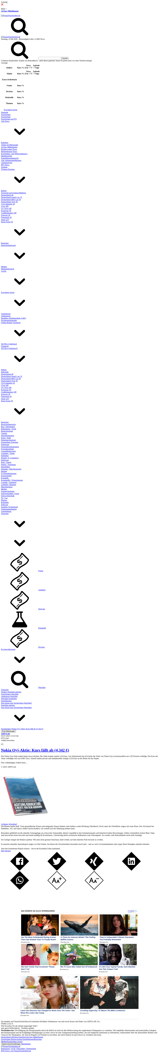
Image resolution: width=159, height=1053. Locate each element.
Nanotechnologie (7, 491)
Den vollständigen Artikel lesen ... (14, 763)
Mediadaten (26, 1044)
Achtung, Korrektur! (9, 824)
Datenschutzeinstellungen (11, 1044)
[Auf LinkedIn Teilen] (131, 870)
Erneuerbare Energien (9, 442)
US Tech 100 (6, 208)
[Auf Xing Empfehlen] (94, 870)
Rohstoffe (5, 502)
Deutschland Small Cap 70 (11, 197)
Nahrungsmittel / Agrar (10, 494)
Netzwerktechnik (7, 496)
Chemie (4, 433)
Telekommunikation (9, 509)
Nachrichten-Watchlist (9, 694)
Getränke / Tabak (8, 453)
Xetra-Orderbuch (20, 1037)
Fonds (40, 571)
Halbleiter (5, 456)
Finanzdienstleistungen (10, 447)
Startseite (4, 112)
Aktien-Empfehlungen (25, 1039)
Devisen (41, 647)
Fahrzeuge (5, 444)
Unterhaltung (6, 511)
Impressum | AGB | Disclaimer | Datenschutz (18, 1049)
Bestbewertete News (9, 149)
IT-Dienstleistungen (8, 473)
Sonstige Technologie (9, 507)
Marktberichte (6, 156)
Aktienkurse (6, 314)
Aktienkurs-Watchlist (9, 696)
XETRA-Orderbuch (9, 344)
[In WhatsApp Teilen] (19, 889)
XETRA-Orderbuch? (9, 348)
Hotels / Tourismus (8, 465)
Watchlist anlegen (8, 705)
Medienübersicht (7, 269)
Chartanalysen (6, 163)
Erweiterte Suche (10, 110)
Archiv (3, 271)
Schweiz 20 (5, 215)
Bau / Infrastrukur (8, 427)
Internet (4, 471)
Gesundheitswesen (8, 451)
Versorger (5, 514)
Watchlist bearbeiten (9, 699)
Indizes (4, 191)
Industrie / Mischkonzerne (11, 469)
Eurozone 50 (6, 211)
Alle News (5, 121)
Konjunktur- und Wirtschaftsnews (14, 154)
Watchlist (41, 687)
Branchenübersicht (8, 245)
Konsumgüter (6, 476)
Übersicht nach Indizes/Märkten (13, 193)
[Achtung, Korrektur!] (24, 822)
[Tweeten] (57, 870)
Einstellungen (6, 701)
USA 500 (4, 206)
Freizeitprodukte (7, 449)
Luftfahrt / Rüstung (8, 485)
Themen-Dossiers (8, 169)
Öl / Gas (4, 498)
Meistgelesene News (9, 151)
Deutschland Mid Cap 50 (11, 200)
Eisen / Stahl (6, 438)
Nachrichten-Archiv (15, 1041)
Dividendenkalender (9, 320)
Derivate (41, 609)
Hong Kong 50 (7, 222)
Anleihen (41, 590)
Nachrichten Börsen (9, 1039)
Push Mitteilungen (8, 731)
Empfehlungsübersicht (10, 158)
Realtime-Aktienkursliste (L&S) (13, 318)
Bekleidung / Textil (8, 429)
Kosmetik (5, 478)
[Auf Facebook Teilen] (19, 870)
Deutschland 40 (7, 195)
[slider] (4, 742)
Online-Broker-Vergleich (10, 323)
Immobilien (5, 467)
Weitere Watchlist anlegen (11, 692)
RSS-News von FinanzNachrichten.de (16, 1051)
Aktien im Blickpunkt (9, 145)
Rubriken (4, 143)
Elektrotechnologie (8, 440)
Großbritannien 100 (8, 213)
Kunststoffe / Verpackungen (12, 480)
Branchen (5, 243)
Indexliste (5, 372)
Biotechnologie (7, 431)
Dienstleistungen (7, 436)
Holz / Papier (6, 462)
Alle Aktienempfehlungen (11, 160)
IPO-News (5, 165)
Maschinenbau (6, 487)
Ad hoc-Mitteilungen (9, 11)
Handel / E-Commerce (10, 458)
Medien (4, 267)
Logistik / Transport (8, 482)
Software (4, 505)
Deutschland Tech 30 (9, 202)
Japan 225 (5, 220)
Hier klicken (6, 851)
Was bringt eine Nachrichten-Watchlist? (16, 703)
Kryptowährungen (8, 649)
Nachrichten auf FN (9, 119)
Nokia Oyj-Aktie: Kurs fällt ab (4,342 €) (35, 750)
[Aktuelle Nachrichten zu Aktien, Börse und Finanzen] (10, 15)
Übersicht (5, 346)
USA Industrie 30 (8, 204)
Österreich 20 (6, 217)
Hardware (5, 460)
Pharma (4, 500)
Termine (4, 167)
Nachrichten (6, 115)
